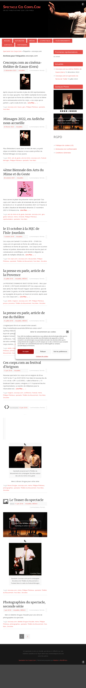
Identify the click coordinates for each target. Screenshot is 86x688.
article (10, 301)
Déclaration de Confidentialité (66, 149)
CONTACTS (8, 45)
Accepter (26, 351)
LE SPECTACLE (45, 41)
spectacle (42, 107)
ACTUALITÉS (19, 41)
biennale (28, 214)
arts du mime (25, 158)
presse (5, 303)
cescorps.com (12, 107)
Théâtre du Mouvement (25, 261)
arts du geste (16, 158)
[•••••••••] (68, 99)
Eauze (20, 107)
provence (11, 303)
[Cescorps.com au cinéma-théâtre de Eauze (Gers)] (25, 82)
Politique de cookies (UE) (64, 145)
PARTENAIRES (22, 45)
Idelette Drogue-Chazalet (26, 622)
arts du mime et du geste (16, 214)
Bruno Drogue (12, 485)
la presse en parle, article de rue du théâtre (24, 315)
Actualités (22, 70)
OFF (30, 301)
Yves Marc (6, 109)
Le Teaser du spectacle (26, 500)
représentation (8, 219)
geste (5, 217)
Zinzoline (44, 261)
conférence (27, 393)
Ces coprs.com (13, 259)
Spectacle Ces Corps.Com (21, 6)
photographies (8, 488)
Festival (43, 158)
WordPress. (63, 660)
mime (16, 217)
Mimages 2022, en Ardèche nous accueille (23, 121)
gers (23, 107)
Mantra (55, 660)
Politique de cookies (42, 356)
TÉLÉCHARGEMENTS (62, 41)
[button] (67, 332)
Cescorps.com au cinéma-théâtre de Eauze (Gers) (22, 65)
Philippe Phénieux (32, 107)
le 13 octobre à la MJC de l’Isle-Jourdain (21, 231)
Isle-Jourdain (32, 259)
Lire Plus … (33, 103)
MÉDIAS (32, 41)
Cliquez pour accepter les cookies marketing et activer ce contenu (25, 524)
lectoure (10, 217)
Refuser (43, 351)
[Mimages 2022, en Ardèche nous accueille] (25, 138)
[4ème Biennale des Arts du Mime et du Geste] (25, 189)
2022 (9, 158)
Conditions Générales (63, 153)
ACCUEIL (7, 41)
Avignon (15, 301)
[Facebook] (82, 5)
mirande (21, 217)
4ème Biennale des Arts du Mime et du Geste (23, 172)
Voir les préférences (60, 351)
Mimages (6, 160)
